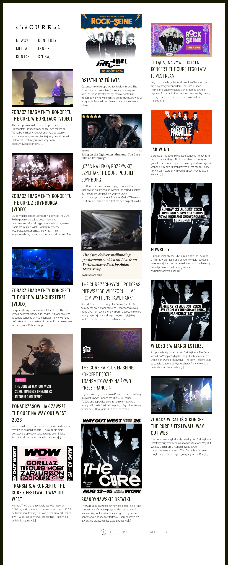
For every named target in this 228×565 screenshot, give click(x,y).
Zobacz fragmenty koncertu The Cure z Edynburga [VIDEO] (42, 202)
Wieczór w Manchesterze (177, 345)
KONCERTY (47, 40)
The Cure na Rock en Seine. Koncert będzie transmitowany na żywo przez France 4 (107, 377)
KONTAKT (24, 56)
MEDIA (21, 48)
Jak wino (160, 149)
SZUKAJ (44, 56)
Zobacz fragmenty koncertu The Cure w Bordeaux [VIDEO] (42, 115)
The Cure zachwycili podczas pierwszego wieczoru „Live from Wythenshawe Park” (110, 291)
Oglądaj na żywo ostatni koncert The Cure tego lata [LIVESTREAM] (178, 69)
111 (125, 532)
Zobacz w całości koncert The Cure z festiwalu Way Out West (178, 426)
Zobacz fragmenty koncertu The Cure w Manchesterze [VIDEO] (42, 297)
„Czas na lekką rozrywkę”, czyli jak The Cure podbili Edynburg (107, 173)
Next (153, 532)
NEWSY (22, 40)
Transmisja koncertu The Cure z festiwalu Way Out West (38, 492)
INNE (42, 48)
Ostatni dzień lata (100, 80)
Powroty (160, 249)
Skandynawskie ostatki (106, 499)
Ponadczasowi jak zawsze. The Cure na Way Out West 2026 (39, 413)
